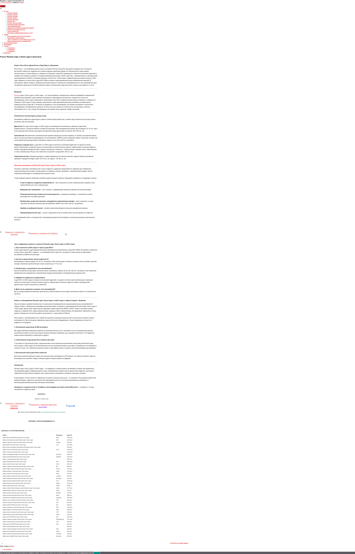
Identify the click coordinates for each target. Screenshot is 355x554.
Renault (16, 95)
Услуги (6, 11)
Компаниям (8, 44)
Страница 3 (11, 51)
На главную (8, 549)
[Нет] (100, 553)
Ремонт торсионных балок (16, 29)
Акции (6, 34)
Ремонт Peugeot (12, 13)
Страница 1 (11, 48)
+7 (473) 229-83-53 (6, 2)
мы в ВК (71, 406)
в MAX (21, 2)
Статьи (6, 46)
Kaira (12, 546)
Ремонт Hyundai (12, 19)
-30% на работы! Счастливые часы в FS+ (21, 39)
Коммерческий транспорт (16, 24)
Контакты (7, 53)
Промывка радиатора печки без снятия (20, 28)
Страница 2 (11, 49)
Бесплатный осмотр (10, 43)
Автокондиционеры (14, 26)
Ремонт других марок (14, 23)
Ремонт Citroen (12, 14)
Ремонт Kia (11, 21)
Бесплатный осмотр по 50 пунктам (19, 36)
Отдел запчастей (12, 31)
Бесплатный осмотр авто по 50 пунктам (53, 412)
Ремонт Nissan (12, 18)
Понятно (96, 553)
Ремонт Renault (12, 16)
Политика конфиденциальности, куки (20, 33)
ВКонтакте (71, 235)
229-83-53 (14, 237)
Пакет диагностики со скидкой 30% (19, 41)
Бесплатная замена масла (15, 38)
